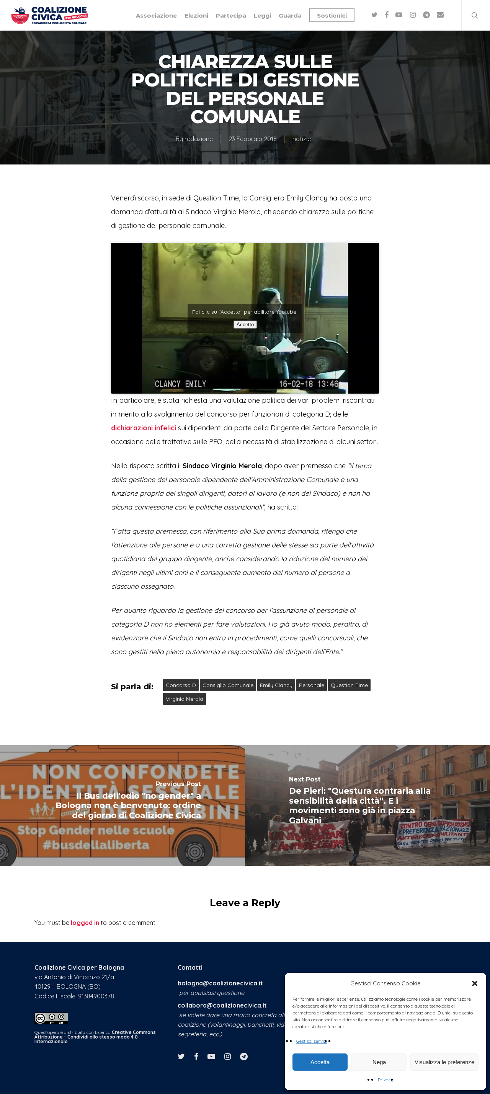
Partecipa (231, 15)
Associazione (156, 15)
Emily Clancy (276, 685)
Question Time (349, 685)
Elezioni (196, 15)
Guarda (290, 15)
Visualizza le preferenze (444, 1062)
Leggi (262, 15)
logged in (85, 922)
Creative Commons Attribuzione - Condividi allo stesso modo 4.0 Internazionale (95, 1036)
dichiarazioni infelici (143, 427)
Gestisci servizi (311, 1041)
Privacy (386, 1080)
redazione (199, 139)
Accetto (245, 324)
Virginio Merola (184, 698)
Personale (311, 685)
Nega (379, 1062)
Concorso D (181, 685)
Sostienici (332, 15)
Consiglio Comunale (228, 685)
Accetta (320, 1062)
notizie (301, 139)
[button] (475, 983)
